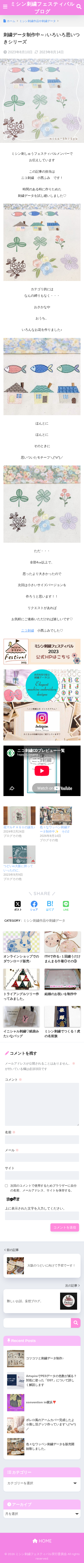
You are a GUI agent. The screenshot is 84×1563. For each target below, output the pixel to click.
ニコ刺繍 (27, 630)
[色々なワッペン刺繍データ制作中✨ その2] (56, 815)
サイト (10, 1168)
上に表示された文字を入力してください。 (35, 1208)
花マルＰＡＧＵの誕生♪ (19, 827)
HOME (44, 1541)
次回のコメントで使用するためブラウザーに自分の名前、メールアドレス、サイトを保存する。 (43, 1188)
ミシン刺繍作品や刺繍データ (44, 920)
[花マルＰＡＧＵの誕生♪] (19, 815)
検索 (76, 1323)
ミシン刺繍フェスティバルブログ (43, 7)
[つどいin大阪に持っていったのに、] (19, 854)
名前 (10, 1132)
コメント (13, 1079)
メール (12, 1150)
